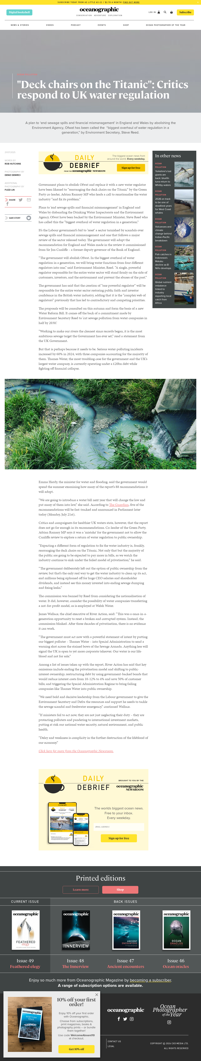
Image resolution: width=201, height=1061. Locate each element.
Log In (153, 12)
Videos (50, 25)
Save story (14, 218)
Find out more (131, 2)
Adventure (100, 15)
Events (102, 25)
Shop (126, 25)
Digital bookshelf (19, 12)
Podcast (76, 25)
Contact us (114, 1041)
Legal (111, 1046)
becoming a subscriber (150, 980)
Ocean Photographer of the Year (165, 25)
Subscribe (185, 12)
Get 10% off (76, 1049)
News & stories (20, 25)
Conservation (84, 15)
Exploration (115, 15)
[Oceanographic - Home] (99, 10)
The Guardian (119, 504)
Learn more (81, 889)
